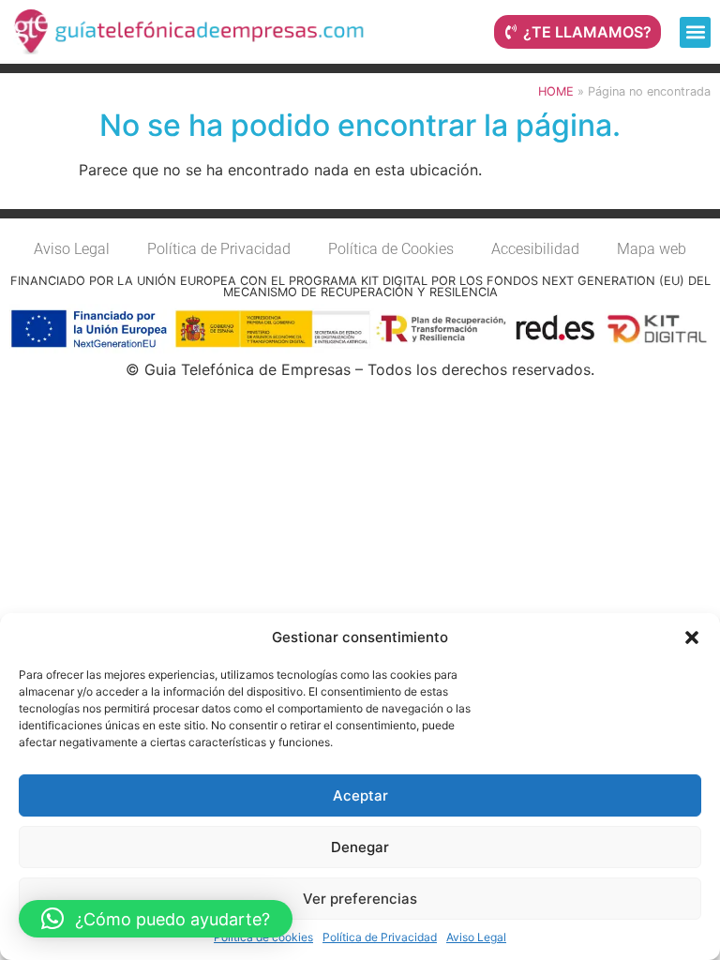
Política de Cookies (391, 249)
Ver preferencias (360, 899)
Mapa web (651, 249)
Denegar (360, 847)
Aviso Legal (476, 937)
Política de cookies (263, 937)
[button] (691, 637)
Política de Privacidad (379, 937)
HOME (556, 91)
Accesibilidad (535, 249)
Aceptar (360, 795)
